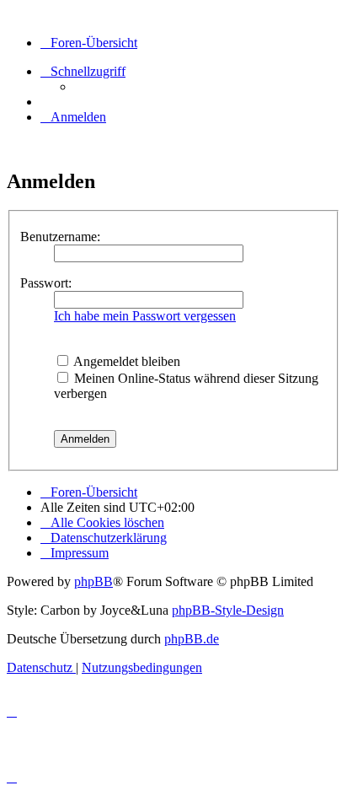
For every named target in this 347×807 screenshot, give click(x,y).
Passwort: (46, 283)
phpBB (93, 581)
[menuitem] (73, 117)
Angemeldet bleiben (125, 361)
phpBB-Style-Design (228, 610)
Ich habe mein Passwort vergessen (145, 316)
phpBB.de (191, 639)
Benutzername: (60, 236)
